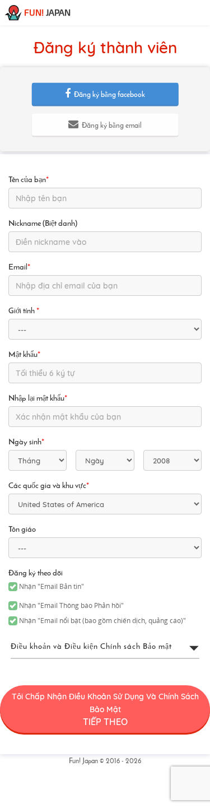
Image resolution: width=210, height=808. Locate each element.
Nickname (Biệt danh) (42, 224)
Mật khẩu (24, 355)
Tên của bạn (28, 180)
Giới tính (23, 311)
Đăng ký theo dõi (35, 573)
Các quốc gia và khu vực (48, 486)
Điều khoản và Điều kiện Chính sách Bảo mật (91, 647)
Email (19, 267)
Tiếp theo (105, 709)
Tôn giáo (22, 530)
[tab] (105, 647)
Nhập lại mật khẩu (37, 398)
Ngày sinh (26, 442)
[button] (105, 94)
